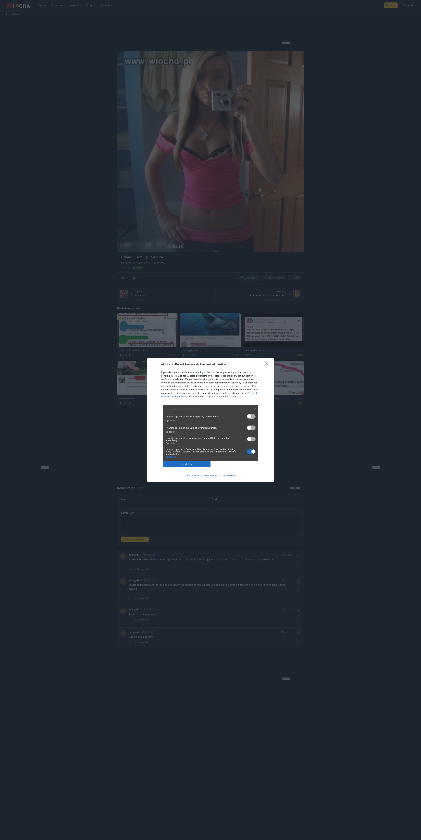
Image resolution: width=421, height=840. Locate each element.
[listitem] (210, 409)
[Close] (267, 364)
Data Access (210, 475)
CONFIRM (187, 464)
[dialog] (210, 420)
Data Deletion (192, 475)
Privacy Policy (229, 475)
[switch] (251, 416)
